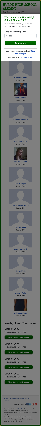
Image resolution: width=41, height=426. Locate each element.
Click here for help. (26, 57)
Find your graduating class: (15, 32)
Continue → (20, 43)
